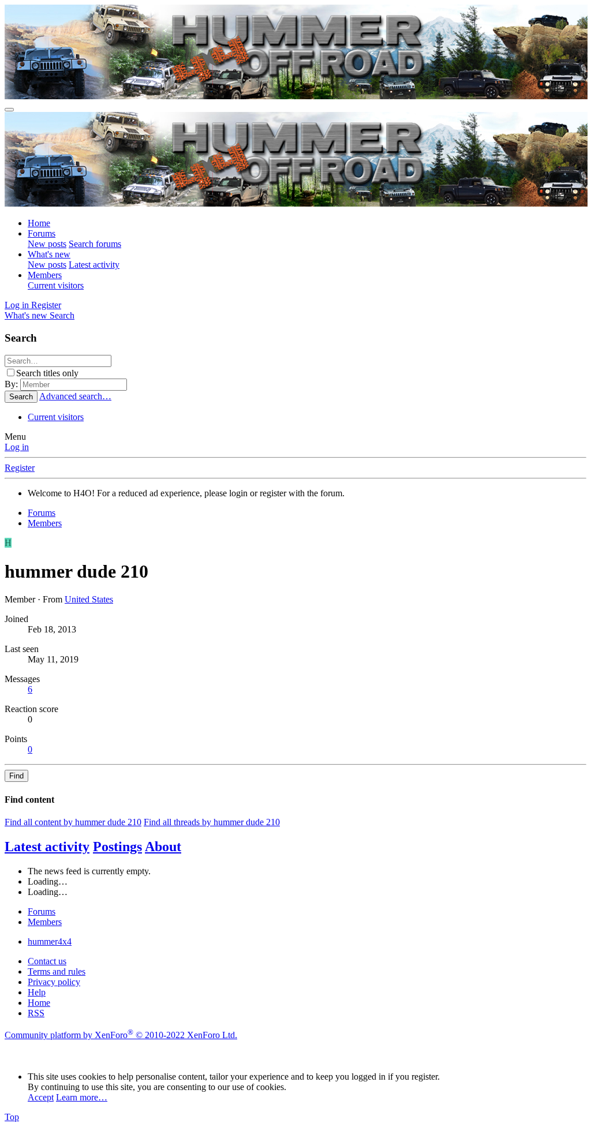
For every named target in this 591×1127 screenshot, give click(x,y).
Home (39, 223)
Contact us (47, 961)
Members (45, 275)
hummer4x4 (50, 941)
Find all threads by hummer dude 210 (212, 822)
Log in (17, 447)
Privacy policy (54, 982)
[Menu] (9, 109)
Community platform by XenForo (121, 1035)
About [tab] (163, 846)
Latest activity (94, 264)
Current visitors (56, 285)
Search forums (95, 244)
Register (20, 468)
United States (89, 599)
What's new (49, 254)
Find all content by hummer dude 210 (73, 822)
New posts (47, 244)
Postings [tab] (117, 846)
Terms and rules (56, 971)
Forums (41, 233)
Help (37, 992)
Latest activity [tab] (47, 846)
